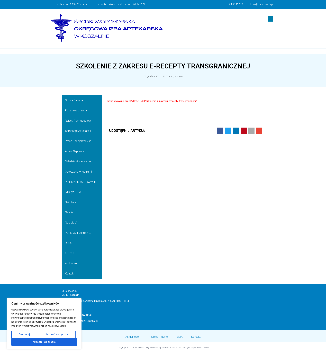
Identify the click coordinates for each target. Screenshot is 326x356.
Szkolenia (179, 76)
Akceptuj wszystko (44, 342)
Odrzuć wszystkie (57, 334)
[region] (44, 323)
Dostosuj (24, 334)
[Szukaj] (270, 19)
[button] (220, 131)
